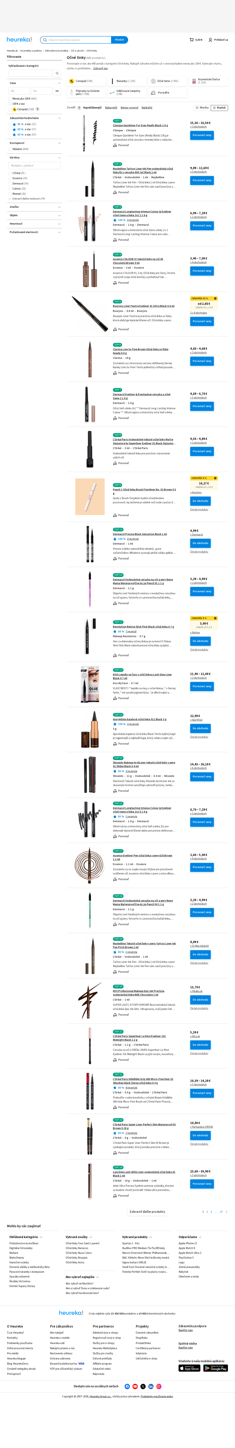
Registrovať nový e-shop (107, 1338)
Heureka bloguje (16, 1359)
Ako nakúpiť (57, 1333)
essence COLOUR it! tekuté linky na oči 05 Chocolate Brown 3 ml (138, 261)
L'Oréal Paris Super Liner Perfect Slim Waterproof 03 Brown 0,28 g (144, 1126)
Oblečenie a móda (189, 1277)
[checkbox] (10, 98)
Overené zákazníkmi (147, 1333)
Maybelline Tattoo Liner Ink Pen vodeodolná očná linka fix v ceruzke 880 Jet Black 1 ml (143, 170)
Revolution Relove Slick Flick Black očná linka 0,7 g (143, 627)
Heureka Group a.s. (100, 1396)
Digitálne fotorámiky (20, 1248)
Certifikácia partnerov (148, 1348)
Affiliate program (102, 1364)
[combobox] (75, 40)
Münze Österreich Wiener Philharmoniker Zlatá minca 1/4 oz (145, 1253)
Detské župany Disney (22, 1286)
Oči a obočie (77, 50)
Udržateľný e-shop (146, 1359)
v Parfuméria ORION (201, 1127)
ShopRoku (141, 1338)
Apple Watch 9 (187, 1248)
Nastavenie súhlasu (61, 1353)
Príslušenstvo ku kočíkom (23, 1243)
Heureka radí (57, 1343)
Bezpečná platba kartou (63, 1364)
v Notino (195, 633)
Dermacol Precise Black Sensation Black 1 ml (140, 534)
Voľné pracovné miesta (20, 1348)
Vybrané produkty (135, 1237)
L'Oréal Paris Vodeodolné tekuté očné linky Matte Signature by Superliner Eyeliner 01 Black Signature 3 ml (144, 443)
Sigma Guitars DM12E (134, 1262)
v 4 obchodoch (198, 262)
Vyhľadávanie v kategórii (23, 66)
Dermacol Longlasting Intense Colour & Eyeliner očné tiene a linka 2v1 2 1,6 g (142, 213)
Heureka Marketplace (105, 1348)
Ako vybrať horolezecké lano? (82, 1293)
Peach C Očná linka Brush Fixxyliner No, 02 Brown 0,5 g (144, 491)
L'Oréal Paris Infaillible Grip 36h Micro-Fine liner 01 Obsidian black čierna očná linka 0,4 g (143, 1081)
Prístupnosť (14, 1374)
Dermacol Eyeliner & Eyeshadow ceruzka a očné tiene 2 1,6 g (141, 396)
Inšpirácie (141, 1353)
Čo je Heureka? (15, 1333)
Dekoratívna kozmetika (56, 50)
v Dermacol (196, 535)
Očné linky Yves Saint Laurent (83, 1243)
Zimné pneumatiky (189, 1267)
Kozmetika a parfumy (31, 50)
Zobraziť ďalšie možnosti (26, 198)
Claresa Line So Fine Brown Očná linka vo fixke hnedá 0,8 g (140, 351)
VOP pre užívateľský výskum (66, 1369)
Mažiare (13, 1253)
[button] (30, 73)
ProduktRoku (143, 1343)
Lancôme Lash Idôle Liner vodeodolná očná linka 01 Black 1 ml (144, 1174)
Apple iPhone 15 (188, 1243)
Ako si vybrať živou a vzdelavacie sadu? (88, 1288)
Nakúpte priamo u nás (62, 1348)
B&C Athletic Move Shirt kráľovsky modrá (145, 1258)
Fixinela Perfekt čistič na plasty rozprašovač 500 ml (145, 1272)
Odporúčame (188, 1237)
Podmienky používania (19, 1343)
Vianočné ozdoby (19, 1262)
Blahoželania (16, 1258)
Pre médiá (12, 1353)
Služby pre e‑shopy (104, 1343)
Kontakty (12, 1338)
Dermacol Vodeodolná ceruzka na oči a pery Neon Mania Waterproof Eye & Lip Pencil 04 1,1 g (143, 902)
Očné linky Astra (75, 1262)
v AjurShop (196, 720)
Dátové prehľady (102, 1359)
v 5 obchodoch (198, 1085)
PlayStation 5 (186, 1258)
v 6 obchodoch (198, 768)
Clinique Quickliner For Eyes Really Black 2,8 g (140, 125)
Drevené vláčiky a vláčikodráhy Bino (29, 1267)
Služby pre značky (103, 1353)
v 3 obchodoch (198, 172)
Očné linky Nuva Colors (79, 1253)
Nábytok (183, 1272)
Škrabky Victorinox (19, 1281)
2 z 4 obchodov (198, 313)
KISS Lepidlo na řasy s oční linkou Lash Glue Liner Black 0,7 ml (142, 676)
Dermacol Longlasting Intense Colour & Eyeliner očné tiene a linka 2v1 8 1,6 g (142, 810)
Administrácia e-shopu (105, 1333)
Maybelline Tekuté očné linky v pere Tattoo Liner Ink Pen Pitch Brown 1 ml (144, 945)
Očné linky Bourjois (77, 1258)
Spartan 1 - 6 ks (131, 1243)
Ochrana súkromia (60, 1359)
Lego (182, 1262)
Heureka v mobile (60, 1338)
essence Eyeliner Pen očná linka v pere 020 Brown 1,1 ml (142, 857)
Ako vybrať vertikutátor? (80, 1284)
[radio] (10, 124)
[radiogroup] (34, 129)
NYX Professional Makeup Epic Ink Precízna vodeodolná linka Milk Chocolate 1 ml (138, 993)
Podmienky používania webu (157, 1396)
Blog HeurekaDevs (17, 1364)
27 (221, 1212)
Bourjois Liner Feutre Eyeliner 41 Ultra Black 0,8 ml (143, 306)
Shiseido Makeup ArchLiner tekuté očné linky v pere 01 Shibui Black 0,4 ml (144, 764)
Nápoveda (98, 1374)
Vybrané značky (77, 1237)
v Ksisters (196, 493)
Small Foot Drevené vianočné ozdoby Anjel (145, 1267)
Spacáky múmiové (19, 1277)
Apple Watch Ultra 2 (190, 1253)
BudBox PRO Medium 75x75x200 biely (143, 1248)
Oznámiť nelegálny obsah (21, 1369)
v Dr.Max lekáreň (199, 946)
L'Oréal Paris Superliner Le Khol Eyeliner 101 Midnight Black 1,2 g (139, 1038)
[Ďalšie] (226, 1212)
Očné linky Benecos (77, 1248)
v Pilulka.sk (196, 991)
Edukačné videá (102, 1369)
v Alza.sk (195, 1036)
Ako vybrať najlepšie (80, 1277)
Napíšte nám (185, 1330)
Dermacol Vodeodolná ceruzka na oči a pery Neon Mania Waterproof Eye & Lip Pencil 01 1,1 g (143, 581)
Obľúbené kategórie (23, 1237)
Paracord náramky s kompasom (26, 1272)
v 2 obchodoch (198, 127)
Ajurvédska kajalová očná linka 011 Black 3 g (140, 719)
